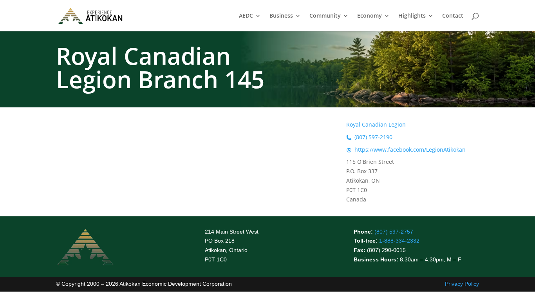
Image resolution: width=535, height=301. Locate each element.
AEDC (246, 16)
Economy (369, 16)
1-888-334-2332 (399, 241)
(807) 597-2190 (373, 137)
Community (325, 16)
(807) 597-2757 (393, 231)
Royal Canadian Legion (376, 124)
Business (281, 16)
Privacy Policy (462, 284)
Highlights (412, 16)
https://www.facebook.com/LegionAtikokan (410, 149)
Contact (452, 16)
